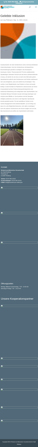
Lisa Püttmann (7, 20)
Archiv (26, 20)
